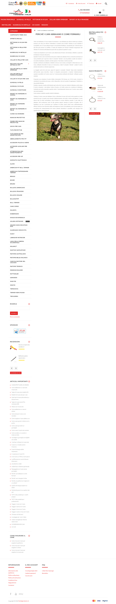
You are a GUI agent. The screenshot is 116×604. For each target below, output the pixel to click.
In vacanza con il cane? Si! (18, 454)
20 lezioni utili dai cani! (17, 514)
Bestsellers (45, 573)
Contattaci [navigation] (71, 3)
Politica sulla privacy (13, 575)
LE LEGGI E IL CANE (16, 464)
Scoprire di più (16, 373)
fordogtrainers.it (24, 601)
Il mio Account (81, 3)
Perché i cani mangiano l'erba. (19, 478)
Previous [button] (11, 368)
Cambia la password (30, 573)
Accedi (99, 3)
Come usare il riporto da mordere (20, 430)
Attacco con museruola (17, 406)
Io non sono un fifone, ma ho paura (21, 456)
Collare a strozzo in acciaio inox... (101, 39)
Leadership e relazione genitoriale (20, 466)
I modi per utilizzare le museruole (20, 442)
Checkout (91, 3)
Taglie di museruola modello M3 (20, 392)
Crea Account (28, 575)
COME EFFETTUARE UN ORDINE (20, 385)
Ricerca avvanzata (15, 317)
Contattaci (86, 13)
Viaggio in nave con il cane (18, 504)
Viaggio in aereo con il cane (19, 506)
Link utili (14, 527)
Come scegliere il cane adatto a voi (21, 418)
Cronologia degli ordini (31, 570)
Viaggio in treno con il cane (18, 509)
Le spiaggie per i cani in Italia (19, 517)
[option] (20, 349)
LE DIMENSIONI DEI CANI (18, 524)
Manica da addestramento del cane (102, 87)
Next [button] (16, 368)
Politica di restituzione (14, 577)
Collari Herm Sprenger (48, 570)
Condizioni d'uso (12, 580)
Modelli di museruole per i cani (20, 395)
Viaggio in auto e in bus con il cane (20, 512)
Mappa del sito (12, 582)
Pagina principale (35, 30)
